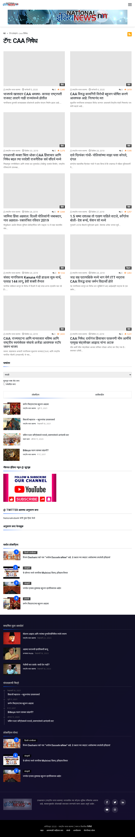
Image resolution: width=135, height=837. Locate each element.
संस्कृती (27, 568)
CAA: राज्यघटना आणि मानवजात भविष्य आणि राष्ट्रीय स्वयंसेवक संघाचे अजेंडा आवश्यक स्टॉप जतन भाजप (32, 343)
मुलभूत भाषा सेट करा (11, 380)
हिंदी (62, 84)
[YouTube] (107, 810)
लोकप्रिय (35, 394)
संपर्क (68, 830)
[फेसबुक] (107, 802)
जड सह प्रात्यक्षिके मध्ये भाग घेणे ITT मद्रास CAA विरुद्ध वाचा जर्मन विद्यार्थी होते (97, 279)
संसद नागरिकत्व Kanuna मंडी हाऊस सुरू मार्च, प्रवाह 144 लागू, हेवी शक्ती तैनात (32, 279)
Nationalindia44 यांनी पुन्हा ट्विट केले (19, 518)
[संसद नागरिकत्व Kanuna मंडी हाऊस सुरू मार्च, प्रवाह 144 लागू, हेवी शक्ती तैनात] (34, 251)
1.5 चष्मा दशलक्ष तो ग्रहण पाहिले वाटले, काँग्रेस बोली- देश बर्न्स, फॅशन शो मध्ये (99, 218)
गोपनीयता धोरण (89, 830)
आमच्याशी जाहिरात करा (55, 830)
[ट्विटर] (115, 802)
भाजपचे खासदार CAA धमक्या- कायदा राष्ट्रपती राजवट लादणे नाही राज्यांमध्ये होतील (32, 96)
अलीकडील (99, 394)
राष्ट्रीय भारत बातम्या (12, 89)
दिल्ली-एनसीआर (30, 552)
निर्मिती (89, 826)
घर (4, 33)
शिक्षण (128, 268)
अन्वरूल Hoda (28, 653)
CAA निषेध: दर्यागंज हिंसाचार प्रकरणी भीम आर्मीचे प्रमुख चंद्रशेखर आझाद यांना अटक (100, 341)
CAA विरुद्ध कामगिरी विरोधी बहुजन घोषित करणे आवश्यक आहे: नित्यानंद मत (99, 96)
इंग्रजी (26, 598)
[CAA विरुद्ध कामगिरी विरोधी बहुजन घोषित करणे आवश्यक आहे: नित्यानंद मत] (101, 68)
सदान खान (26, 439)
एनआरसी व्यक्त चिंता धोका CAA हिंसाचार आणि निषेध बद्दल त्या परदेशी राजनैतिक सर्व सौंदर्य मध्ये (32, 157)
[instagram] (115, 810)
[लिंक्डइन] (123, 802)
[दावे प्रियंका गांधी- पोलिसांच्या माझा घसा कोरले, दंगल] (101, 129)
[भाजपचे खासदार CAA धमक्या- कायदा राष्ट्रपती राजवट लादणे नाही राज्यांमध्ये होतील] (34, 68)
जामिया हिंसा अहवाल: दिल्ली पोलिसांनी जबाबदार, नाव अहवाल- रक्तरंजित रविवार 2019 (32, 218)
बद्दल (41, 830)
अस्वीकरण (77, 830)
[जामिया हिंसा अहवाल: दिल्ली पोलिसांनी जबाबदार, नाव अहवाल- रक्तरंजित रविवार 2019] (34, 190)
